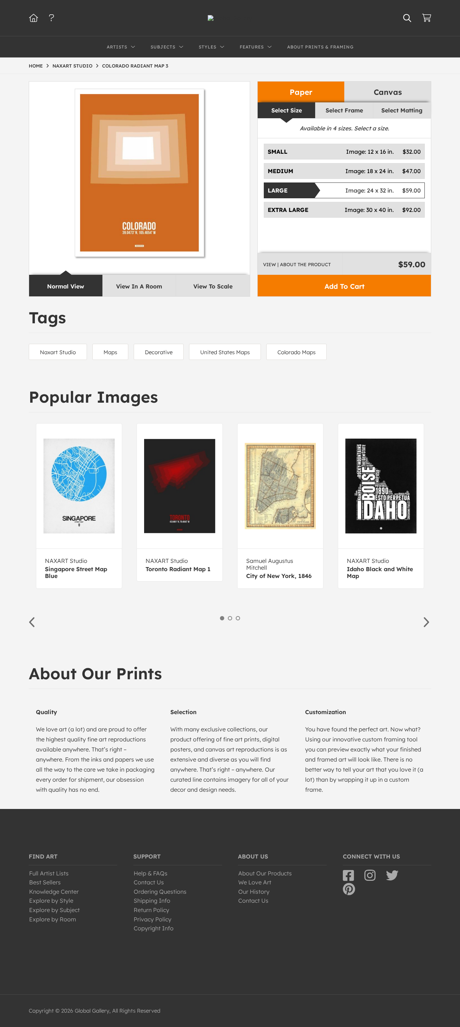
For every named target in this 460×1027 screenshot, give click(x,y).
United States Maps (225, 352)
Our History (254, 891)
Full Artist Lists (49, 873)
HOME (36, 66)
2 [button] (230, 618)
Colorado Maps (296, 352)
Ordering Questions (160, 891)
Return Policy (151, 909)
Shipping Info (152, 900)
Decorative (158, 352)
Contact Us (149, 882)
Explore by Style (51, 900)
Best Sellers (45, 882)
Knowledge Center (54, 891)
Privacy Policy (152, 919)
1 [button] (222, 618)
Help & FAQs (150, 873)
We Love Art (254, 882)
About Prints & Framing (320, 47)
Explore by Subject (54, 909)
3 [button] (238, 618)
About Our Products (265, 873)
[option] (79, 506)
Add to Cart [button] (344, 286)
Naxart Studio (58, 352)
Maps (110, 352)
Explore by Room (52, 919)
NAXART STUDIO (72, 66)
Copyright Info (154, 928)
